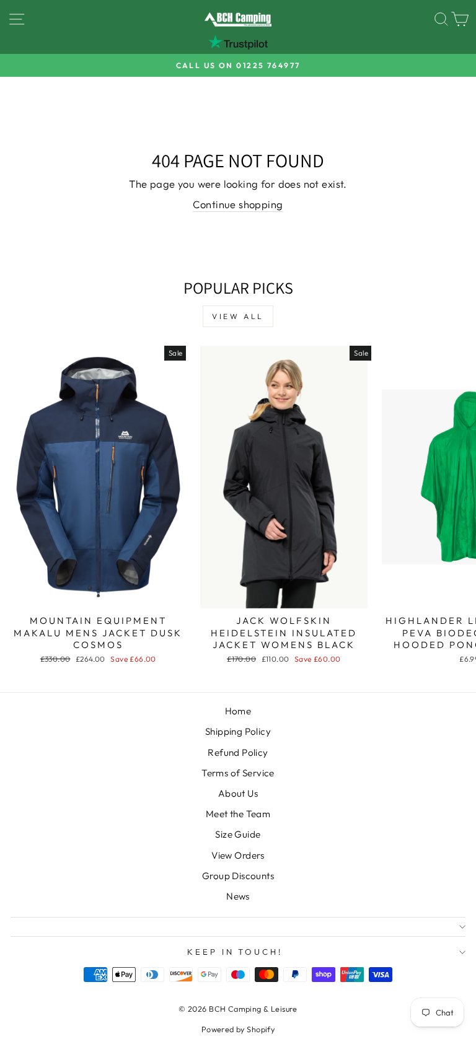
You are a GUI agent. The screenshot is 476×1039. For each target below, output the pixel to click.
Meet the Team (238, 814)
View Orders (238, 855)
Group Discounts (238, 876)
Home (238, 711)
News (238, 896)
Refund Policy (238, 752)
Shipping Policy (238, 731)
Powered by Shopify (238, 1029)
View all (238, 316)
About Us (238, 793)
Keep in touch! (235, 952)
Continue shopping (238, 204)
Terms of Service (238, 773)
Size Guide (237, 834)
